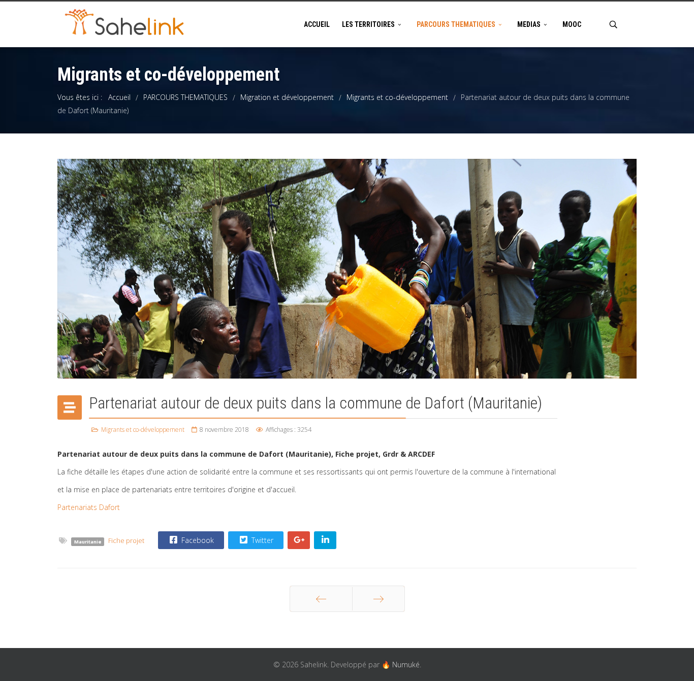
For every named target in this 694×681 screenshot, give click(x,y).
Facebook (196, 540)
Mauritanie (88, 541)
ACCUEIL (317, 24)
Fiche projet (126, 540)
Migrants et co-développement (142, 429)
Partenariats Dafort (88, 507)
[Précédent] (321, 598)
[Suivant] (378, 598)
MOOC (571, 24)
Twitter (261, 540)
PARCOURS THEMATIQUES (456, 24)
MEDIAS (529, 24)
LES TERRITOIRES (368, 24)
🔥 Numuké (401, 664)
